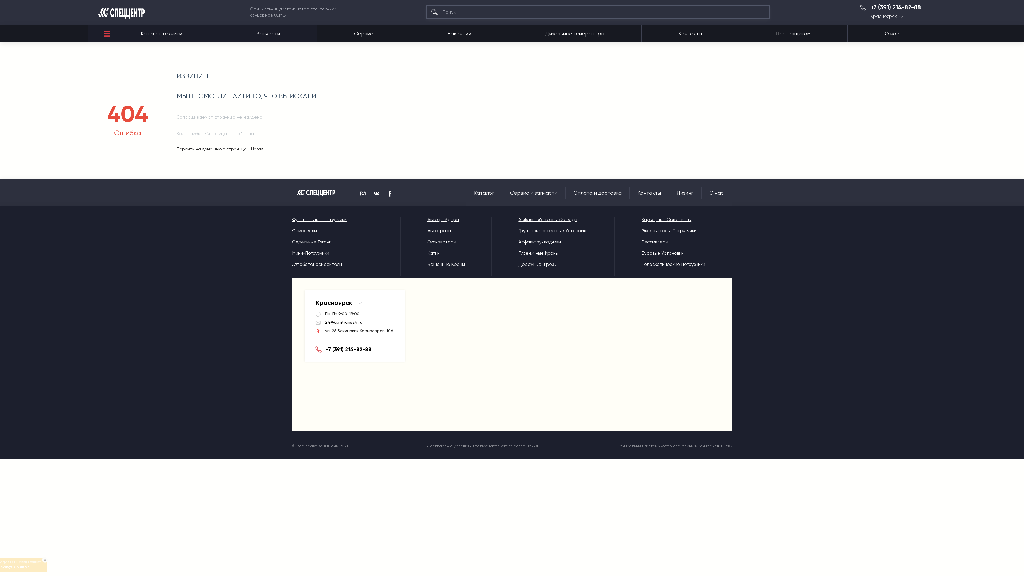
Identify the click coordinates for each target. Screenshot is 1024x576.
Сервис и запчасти (533, 193)
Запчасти (268, 34)
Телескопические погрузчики (673, 264)
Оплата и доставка (598, 193)
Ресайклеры (655, 242)
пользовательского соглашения (506, 446)
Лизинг (685, 193)
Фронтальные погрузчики (319, 219)
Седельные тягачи (311, 242)
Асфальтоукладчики (539, 242)
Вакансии (459, 34)
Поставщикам (793, 34)
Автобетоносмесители (317, 264)
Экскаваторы (441, 242)
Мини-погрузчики (310, 253)
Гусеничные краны (538, 253)
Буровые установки (663, 253)
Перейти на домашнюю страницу (211, 148)
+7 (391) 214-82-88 (896, 7)
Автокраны (439, 230)
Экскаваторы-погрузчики (669, 230)
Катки (433, 253)
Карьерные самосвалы (666, 219)
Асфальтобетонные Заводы (547, 219)
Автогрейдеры (443, 219)
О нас (892, 34)
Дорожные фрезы (537, 264)
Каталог (484, 193)
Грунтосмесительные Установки (553, 230)
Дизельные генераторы (574, 34)
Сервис (363, 34)
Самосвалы (304, 230)
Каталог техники (161, 34)
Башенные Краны (446, 264)
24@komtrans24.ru (343, 322)
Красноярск (884, 16)
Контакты (690, 34)
